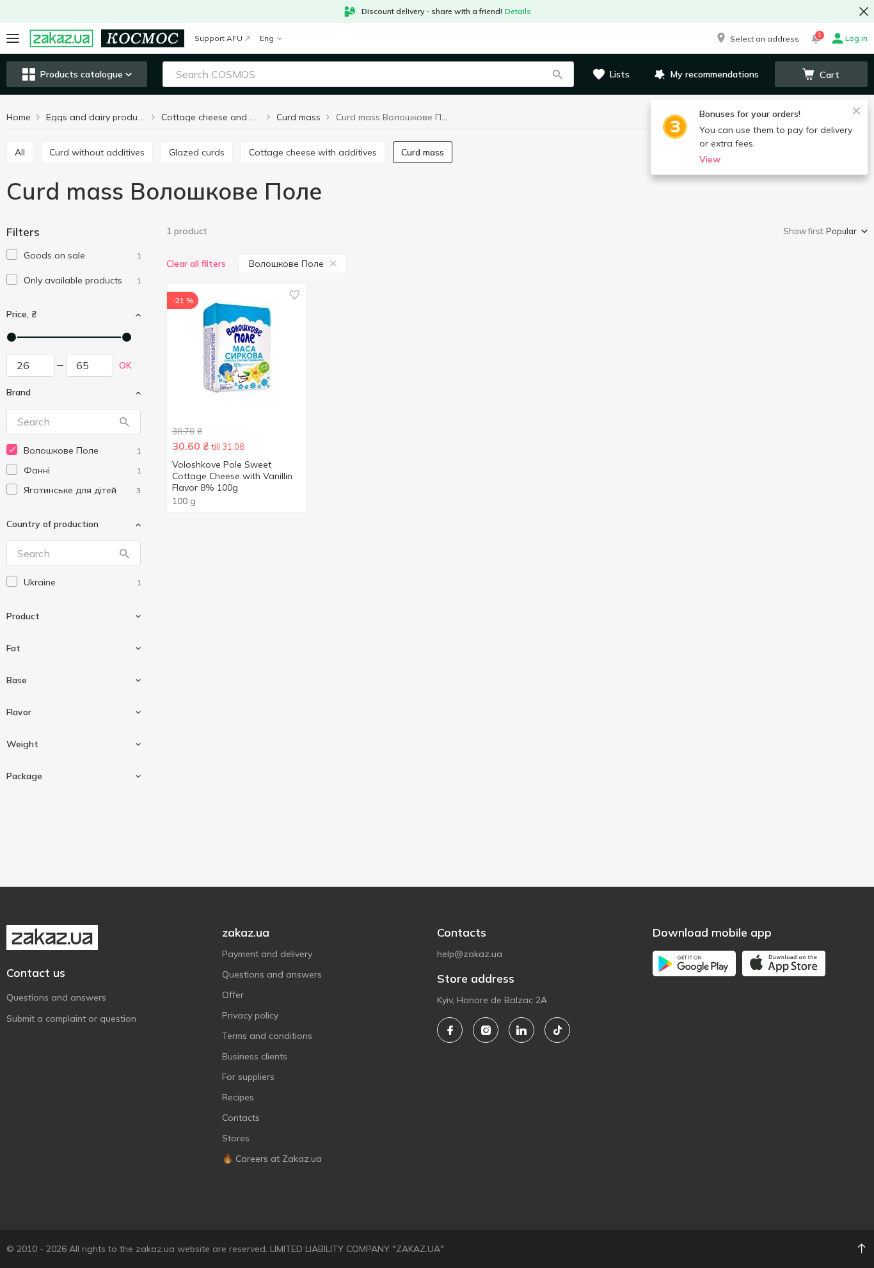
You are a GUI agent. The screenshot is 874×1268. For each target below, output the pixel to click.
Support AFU (218, 38)
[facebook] (450, 1030)
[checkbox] (11, 254)
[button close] (864, 11)
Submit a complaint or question (71, 1018)
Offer (233, 995)
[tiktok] (557, 1030)
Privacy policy (250, 1015)
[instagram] (485, 1030)
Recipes (238, 1097)
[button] (757, 38)
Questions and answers (56, 997)
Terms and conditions (267, 1036)
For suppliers (248, 1076)
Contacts (241, 1117)
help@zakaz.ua (469, 954)
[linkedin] (521, 1030)
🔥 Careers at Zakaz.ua (272, 1158)
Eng (267, 38)
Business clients (254, 1056)
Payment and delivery (267, 954)
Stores (236, 1138)
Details (518, 11)
